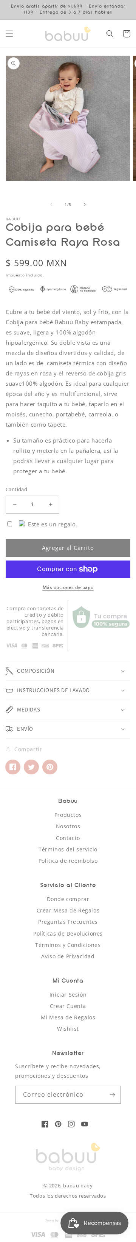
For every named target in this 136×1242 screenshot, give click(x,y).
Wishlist (68, 1028)
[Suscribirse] (112, 1095)
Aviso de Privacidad (67, 956)
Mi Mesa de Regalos (68, 1017)
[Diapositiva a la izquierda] (51, 204)
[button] (9, 33)
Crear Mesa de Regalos (68, 910)
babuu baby (78, 1185)
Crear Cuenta (68, 1006)
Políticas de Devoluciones (68, 933)
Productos (68, 814)
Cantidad (16, 489)
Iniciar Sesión (68, 994)
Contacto (68, 838)
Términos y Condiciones (67, 944)
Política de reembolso (68, 860)
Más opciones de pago (68, 587)
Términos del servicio (68, 849)
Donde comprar (68, 899)
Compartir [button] (28, 749)
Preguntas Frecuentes (68, 921)
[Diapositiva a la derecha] (84, 204)
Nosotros (68, 826)
